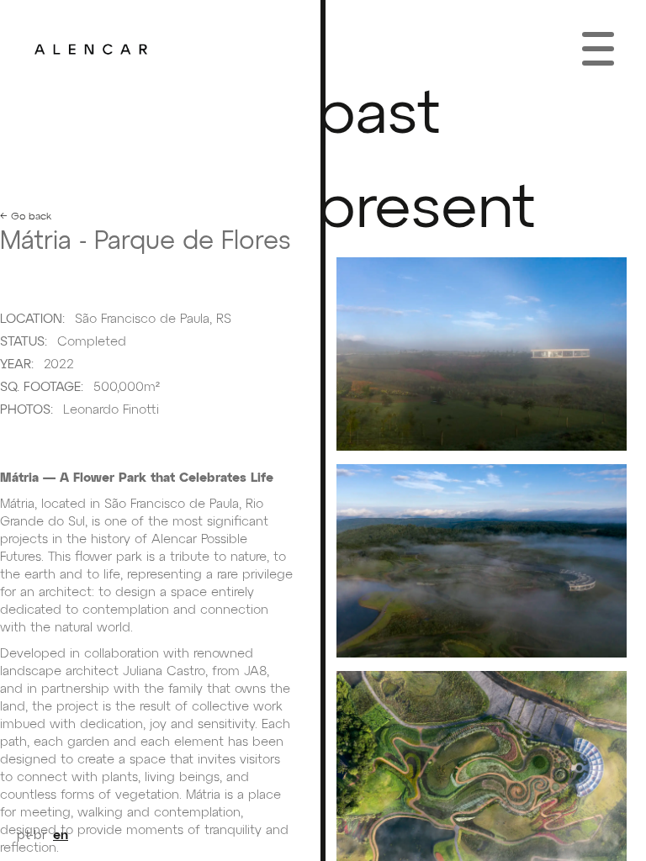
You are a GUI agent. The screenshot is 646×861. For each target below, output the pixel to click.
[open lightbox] (481, 354)
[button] (598, 49)
